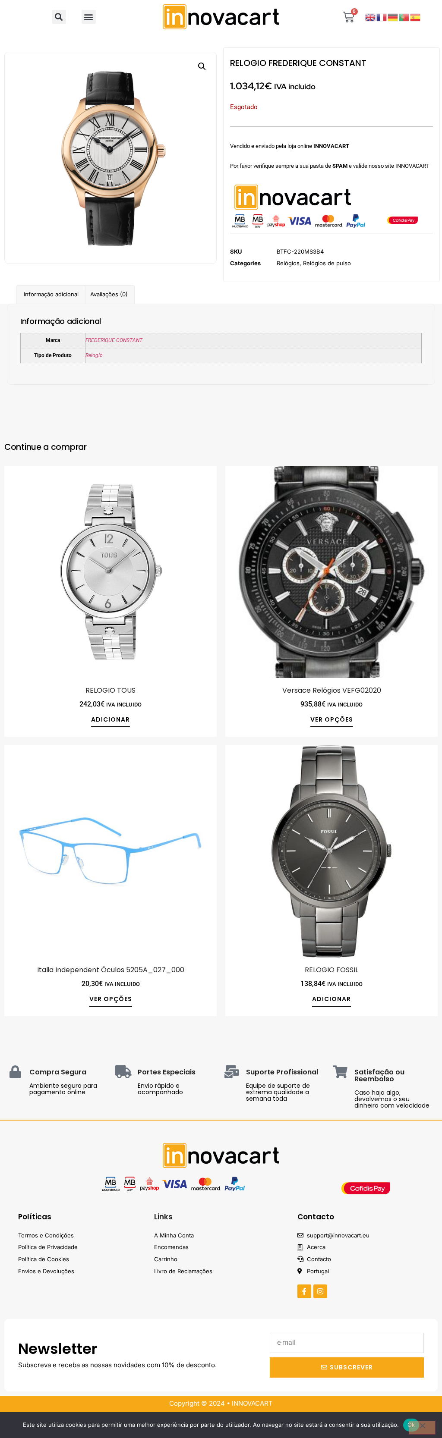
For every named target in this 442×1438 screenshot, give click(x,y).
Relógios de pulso (327, 263)
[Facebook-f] (304, 1291)
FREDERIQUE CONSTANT (113, 340)
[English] (370, 17)
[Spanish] (415, 17)
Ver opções (331, 720)
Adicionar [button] (110, 720)
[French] (382, 17)
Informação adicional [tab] (51, 294)
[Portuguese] (404, 17)
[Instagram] (320, 1291)
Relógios (288, 263)
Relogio (94, 355)
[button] (59, 17)
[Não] (422, 1428)
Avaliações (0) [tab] (109, 294)
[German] (393, 17)
